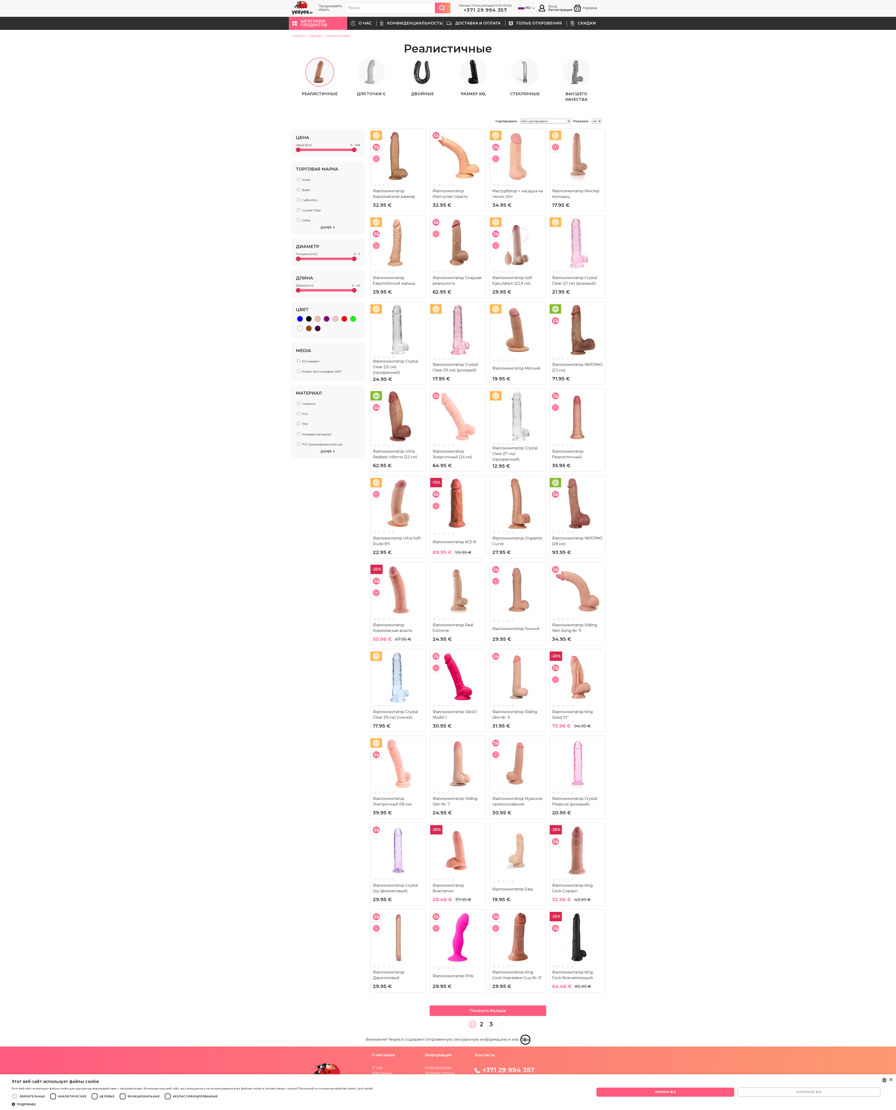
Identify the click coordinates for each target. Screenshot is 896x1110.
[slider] (298, 149)
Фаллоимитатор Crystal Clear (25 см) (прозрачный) (395, 367)
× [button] (890, 1080)
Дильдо (316, 36)
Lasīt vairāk (365, 1088)
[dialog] (448, 1092)
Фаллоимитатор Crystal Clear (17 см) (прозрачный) (515, 454)
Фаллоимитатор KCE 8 (454, 542)
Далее (327, 227)
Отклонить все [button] (809, 1092)
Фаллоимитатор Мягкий (516, 368)
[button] (318, 23)
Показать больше (488, 1010)
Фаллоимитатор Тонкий (515, 629)
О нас (377, 1067)
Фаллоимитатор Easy (512, 889)
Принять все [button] (665, 1092)
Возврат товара (440, 1073)
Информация (438, 1067)
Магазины (382, 1073)
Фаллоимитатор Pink (453, 976)
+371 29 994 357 (485, 10)
